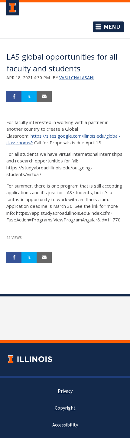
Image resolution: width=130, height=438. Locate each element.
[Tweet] (29, 96)
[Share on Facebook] (13, 96)
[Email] (44, 96)
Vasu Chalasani (76, 77)
